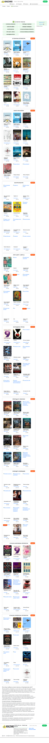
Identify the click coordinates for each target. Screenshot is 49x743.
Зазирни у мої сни (26, 662)
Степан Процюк (25, 376)
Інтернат (25, 645)
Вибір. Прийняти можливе (7, 52)
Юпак (15, 662)
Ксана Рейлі (16, 359)
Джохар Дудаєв (16, 176)
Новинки (26, 4)
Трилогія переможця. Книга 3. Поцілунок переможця (7, 357)
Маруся (24, 157)
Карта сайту (31, 728)
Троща (5, 102)
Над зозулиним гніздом (7, 196)
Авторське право (32, 729)
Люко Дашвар (6, 630)
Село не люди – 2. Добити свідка (7, 629)
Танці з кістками (17, 628)
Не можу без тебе (26, 391)
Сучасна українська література (27, 31)
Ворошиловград (17, 85)
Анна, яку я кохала (25, 319)
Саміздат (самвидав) (26, 26)
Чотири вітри (16, 68)
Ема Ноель (15, 376)
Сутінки (15, 340)
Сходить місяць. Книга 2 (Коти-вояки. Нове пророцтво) (7, 463)
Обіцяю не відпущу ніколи (17, 374)
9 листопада (6, 340)
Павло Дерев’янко (7, 647)
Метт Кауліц (16, 270)
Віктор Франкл (16, 53)
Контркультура (10, 29)
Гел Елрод (25, 575)
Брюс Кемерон (25, 448)
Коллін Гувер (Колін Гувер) (7, 342)
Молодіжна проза (11, 34)
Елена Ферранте (26, 359)
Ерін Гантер (6, 414)
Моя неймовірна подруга (26, 357)
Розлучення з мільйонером (16, 502)
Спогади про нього (25, 591)
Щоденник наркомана (25, 213)
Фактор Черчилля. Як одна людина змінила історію (7, 69)
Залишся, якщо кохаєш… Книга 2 (17, 608)
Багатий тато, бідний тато (16, 574)
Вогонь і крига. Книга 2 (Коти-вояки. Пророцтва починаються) (26, 413)
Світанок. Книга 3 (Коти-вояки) (17, 447)
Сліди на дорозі (7, 140)
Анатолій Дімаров (17, 104)
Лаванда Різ (25, 393)
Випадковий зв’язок (25, 502)
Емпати (15, 268)
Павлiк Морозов (7, 246)
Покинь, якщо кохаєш (6, 557)
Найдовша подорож (6, 158)
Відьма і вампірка (17, 302)
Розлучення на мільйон (7, 536)
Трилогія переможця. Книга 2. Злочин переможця (17, 391)
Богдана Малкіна (26, 342)
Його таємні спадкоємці (25, 536)
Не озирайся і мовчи (6, 663)
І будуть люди (16, 102)
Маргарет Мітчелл (26, 70)
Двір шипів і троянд (6, 608)
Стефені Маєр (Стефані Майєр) (17, 342)
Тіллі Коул (25, 558)
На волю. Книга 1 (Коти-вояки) (7, 413)
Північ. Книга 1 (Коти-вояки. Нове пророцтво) (7, 447)
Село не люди (16, 679)
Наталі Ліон (6, 486)
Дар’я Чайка (16, 287)
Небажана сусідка (17, 357)
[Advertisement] (24, 14)
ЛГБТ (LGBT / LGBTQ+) (10, 31)
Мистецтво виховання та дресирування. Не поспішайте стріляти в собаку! (26, 463)
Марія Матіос (16, 647)
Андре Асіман (25, 270)
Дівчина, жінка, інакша (26, 196)
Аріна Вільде (16, 503)
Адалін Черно (16, 537)
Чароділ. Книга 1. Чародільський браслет (7, 680)
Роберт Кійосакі (16, 575)
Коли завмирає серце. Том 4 (26, 285)
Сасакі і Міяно (26, 302)
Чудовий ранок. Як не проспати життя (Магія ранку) (26, 574)
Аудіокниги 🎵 (41, 22)
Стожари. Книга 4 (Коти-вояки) (17, 430)
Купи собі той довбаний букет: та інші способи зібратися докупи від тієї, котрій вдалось (17, 591)
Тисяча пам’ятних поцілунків (26, 557)
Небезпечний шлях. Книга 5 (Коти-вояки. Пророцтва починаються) (26, 430)
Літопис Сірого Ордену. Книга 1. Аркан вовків (7, 646)
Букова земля (16, 645)
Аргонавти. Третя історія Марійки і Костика (26, 374)
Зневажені (16, 246)
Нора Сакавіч (6, 376)
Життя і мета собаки (25, 447)
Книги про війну (10, 26)
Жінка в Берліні (26, 174)
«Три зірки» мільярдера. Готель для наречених (25, 519)
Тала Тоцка (25, 520)
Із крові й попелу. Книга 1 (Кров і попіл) (7, 574)
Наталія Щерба (6, 681)
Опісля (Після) (26, 607)
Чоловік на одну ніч (7, 485)
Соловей (25, 140)
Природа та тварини (26, 24)
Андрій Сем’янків (16, 630)
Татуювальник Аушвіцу (7, 86)
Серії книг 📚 (41, 24)
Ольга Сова (6, 537)
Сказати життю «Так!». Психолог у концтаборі (17, 52)
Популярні (20, 4)
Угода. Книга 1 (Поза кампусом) (7, 391)
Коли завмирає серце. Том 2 (7, 285)
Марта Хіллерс (25, 176)
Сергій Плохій (25, 104)
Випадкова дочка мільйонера (17, 485)
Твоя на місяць (26, 484)
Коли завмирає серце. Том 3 (7, 302)
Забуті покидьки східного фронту (7, 175)
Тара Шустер (16, 592)
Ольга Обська (16, 520)
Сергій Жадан (16, 87)
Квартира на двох (7, 590)
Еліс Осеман (6, 270)
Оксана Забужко (26, 681)
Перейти (32, 38)
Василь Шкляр (6, 104)
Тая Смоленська (16, 486)
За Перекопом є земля (26, 52)
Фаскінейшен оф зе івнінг (17, 230)
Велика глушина (26, 85)
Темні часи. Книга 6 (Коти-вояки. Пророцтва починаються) (17, 413)
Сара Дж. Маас (6, 609)
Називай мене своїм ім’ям (26, 268)
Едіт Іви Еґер (6, 53)
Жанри (12, 4)
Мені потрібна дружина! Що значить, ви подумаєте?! (16, 519)
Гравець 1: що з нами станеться (7, 230)
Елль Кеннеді (6, 393)
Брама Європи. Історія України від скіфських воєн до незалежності (26, 103)
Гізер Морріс (6, 87)
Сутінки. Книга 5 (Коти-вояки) (7, 430)
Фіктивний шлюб (7, 501)
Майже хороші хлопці (16, 285)
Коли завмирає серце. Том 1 (7, 268)
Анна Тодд (25, 609)
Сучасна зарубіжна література (26, 29)
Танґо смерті (16, 140)
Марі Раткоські (6, 359)
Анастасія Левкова (26, 53)
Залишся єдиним (17, 535)
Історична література (10, 24)
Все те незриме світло (17, 158)
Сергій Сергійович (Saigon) (17, 664)
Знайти (45, 1)
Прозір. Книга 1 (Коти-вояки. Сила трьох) (17, 463)
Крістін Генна (16, 70)
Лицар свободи (17, 174)
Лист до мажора (26, 340)
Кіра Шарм (25, 537)
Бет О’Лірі (5, 592)
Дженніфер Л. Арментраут (7, 575)
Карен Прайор (25, 465)
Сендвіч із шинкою (25, 247)
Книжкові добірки (34, 4)
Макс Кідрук (6, 664)
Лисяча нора (6, 374)
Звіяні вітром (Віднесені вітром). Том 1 (26, 69)
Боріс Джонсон (6, 70)
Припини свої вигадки (6, 319)
